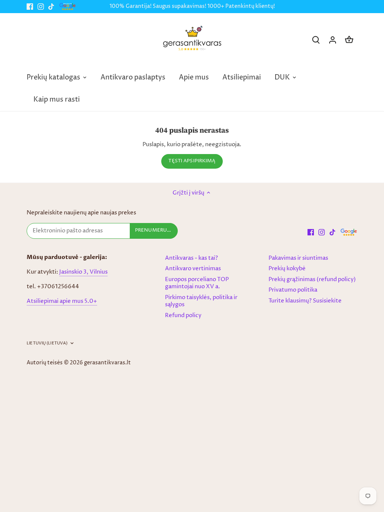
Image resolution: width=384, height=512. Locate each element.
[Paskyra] (332, 40)
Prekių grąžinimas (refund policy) (312, 279)
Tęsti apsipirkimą (191, 161)
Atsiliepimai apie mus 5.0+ (62, 301)
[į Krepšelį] (349, 40)
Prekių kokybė (287, 268)
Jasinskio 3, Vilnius (83, 272)
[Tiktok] (51, 6)
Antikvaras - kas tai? (191, 258)
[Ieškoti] (316, 40)
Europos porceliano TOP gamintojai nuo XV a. (197, 283)
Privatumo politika (292, 290)
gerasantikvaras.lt (107, 362)
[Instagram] (41, 6)
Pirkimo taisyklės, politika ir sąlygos (201, 301)
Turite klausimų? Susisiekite (305, 301)
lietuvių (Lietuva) (47, 343)
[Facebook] (30, 6)
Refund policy (183, 315)
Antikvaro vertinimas (193, 268)
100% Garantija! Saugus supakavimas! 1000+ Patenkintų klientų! (192, 6)
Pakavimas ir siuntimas (298, 258)
